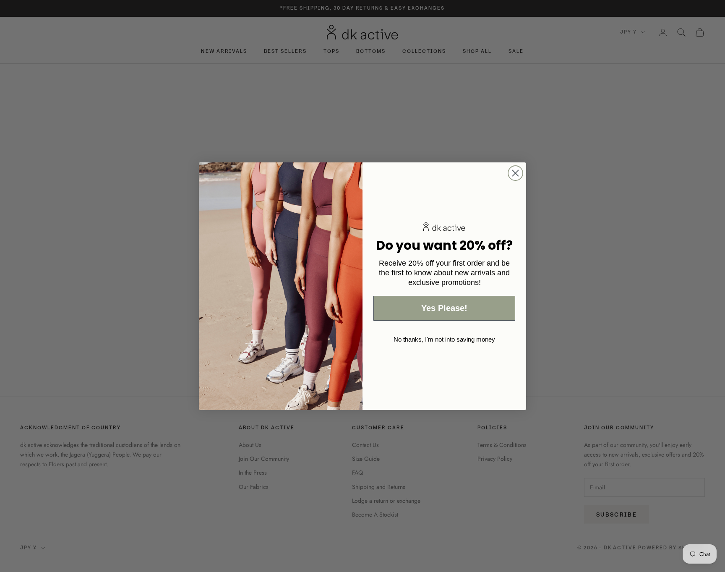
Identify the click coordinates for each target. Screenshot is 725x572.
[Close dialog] (515, 173)
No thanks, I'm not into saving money (444, 339)
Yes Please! (444, 308)
